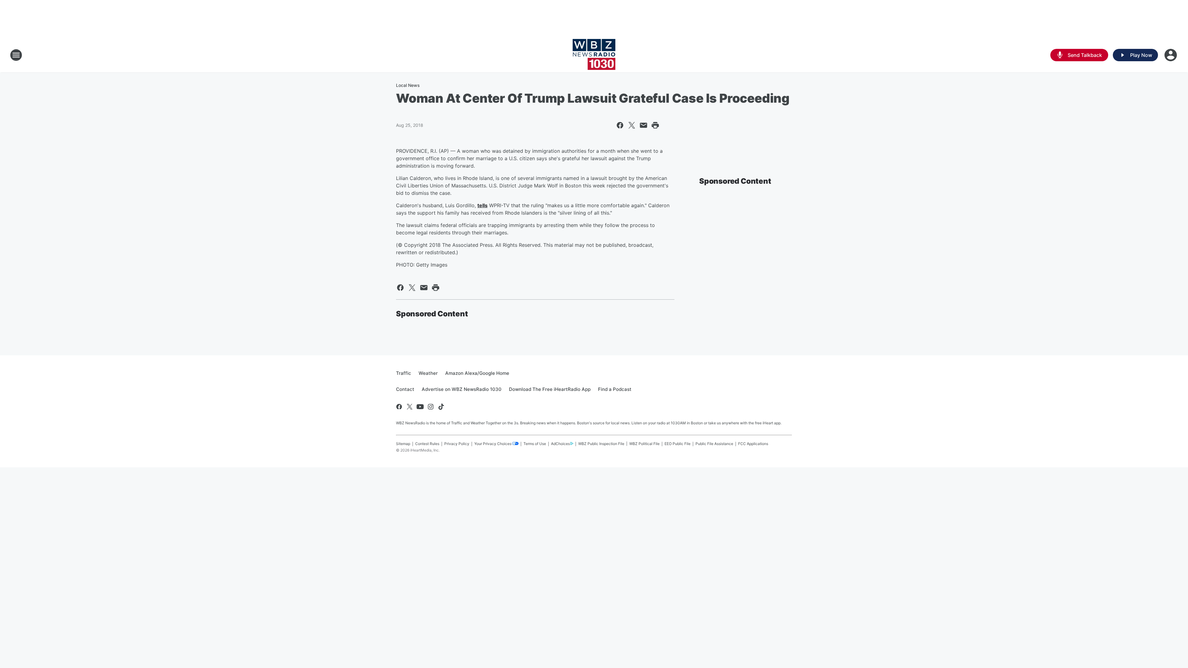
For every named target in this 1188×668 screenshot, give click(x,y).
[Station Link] (594, 55)
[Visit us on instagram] (430, 406)
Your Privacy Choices (492, 443)
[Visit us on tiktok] (441, 406)
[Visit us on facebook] (399, 406)
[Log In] (1171, 55)
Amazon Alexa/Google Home (477, 373)
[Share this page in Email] (643, 125)
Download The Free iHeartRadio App (550, 389)
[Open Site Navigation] (16, 55)
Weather (428, 373)
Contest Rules (427, 443)
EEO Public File (678, 443)
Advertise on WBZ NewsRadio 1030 (461, 389)
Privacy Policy (456, 443)
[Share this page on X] (631, 125)
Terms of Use (534, 443)
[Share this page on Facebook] (620, 125)
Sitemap (403, 443)
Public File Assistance (714, 443)
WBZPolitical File (644, 443)
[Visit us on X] (409, 406)
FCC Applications (753, 443)
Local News (408, 85)
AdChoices (560, 443)
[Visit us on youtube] (420, 406)
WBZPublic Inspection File (601, 443)
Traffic (403, 373)
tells (482, 205)
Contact (405, 389)
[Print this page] (655, 125)
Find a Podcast (614, 389)
